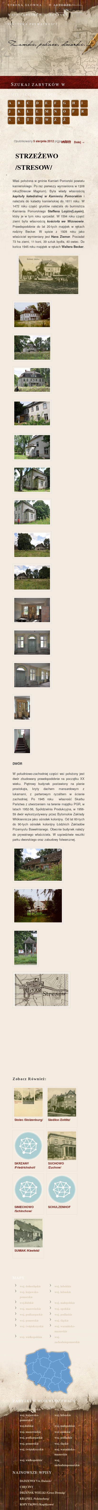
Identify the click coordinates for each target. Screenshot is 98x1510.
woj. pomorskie (29, 1320)
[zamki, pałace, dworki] (49, 39)
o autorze (60, 5)
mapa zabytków (25, 14)
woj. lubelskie (62, 1286)
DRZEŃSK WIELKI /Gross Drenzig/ (42, 1493)
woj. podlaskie (63, 1314)
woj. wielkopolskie (31, 1337)
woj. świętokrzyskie (32, 1326)
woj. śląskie (61, 1320)
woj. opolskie (62, 1309)
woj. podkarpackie (31, 1314)
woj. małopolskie (64, 1303)
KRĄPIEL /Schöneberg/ (34, 1499)
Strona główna (25, 5)
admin (67, 141)
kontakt (58, 14)
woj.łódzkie (27, 1303)
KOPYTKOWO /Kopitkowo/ (37, 1504)
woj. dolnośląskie (30, 1286)
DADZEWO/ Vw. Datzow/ (35, 1481)
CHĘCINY (27, 1487)
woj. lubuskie (62, 1292)
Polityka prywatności (33, 24)
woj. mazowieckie (30, 1309)
